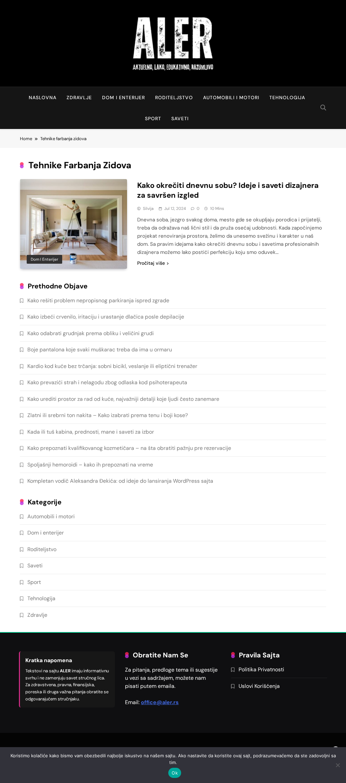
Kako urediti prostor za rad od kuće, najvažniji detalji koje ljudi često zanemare (123, 399)
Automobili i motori (231, 97)
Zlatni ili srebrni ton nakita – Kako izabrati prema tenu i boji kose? (107, 415)
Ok (175, 773)
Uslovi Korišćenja (259, 686)
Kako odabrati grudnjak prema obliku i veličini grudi (90, 333)
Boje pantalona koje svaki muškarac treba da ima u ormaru (99, 349)
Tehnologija (287, 97)
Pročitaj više (151, 263)
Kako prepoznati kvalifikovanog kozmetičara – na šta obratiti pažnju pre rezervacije (129, 448)
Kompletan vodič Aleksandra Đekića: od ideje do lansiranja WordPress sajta (120, 480)
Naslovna (42, 97)
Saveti (180, 118)
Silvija (148, 208)
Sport (153, 118)
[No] (337, 765)
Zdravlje (79, 97)
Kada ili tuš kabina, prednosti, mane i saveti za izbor (90, 431)
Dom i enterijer (123, 97)
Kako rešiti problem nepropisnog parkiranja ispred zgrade (98, 300)
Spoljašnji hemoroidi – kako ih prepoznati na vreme (90, 464)
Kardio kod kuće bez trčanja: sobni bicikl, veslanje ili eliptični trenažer (112, 366)
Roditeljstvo (174, 97)
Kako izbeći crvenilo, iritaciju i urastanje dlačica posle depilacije (105, 316)
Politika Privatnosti (261, 669)
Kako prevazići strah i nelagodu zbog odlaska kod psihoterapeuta (107, 382)
